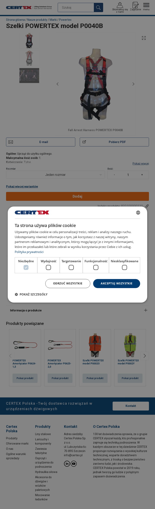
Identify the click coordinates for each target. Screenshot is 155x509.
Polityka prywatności (29, 252)
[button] (31, 294)
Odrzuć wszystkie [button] (67, 283)
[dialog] (77, 254)
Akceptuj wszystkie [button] (116, 283)
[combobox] (138, 212)
